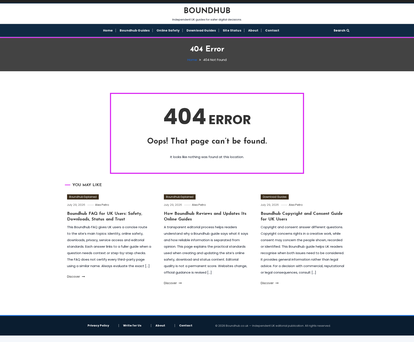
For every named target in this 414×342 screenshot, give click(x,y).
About (253, 30)
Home (108, 30)
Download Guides (201, 30)
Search (339, 30)
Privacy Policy (98, 325)
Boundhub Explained (83, 197)
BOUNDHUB (207, 11)
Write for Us (132, 325)
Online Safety (168, 30)
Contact (272, 30)
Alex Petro (102, 205)
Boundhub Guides (135, 30)
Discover (74, 276)
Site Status (232, 30)
